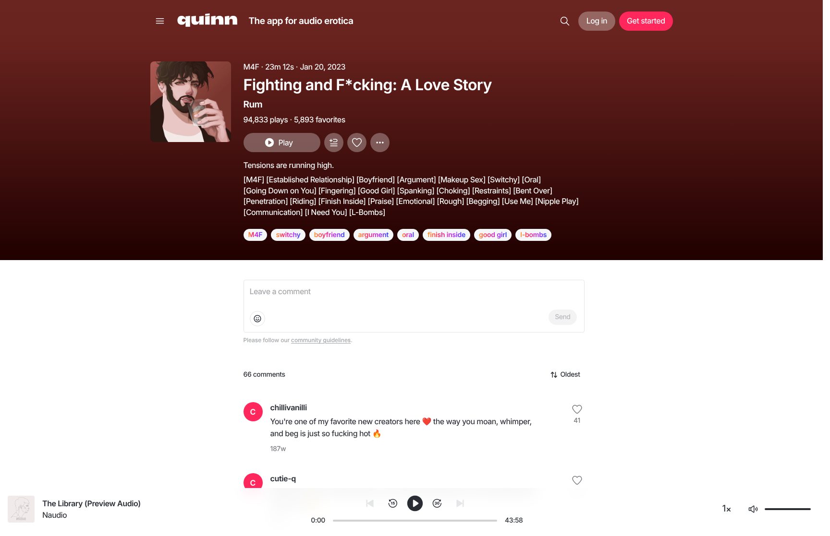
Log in (596, 20)
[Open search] (564, 21)
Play (285, 142)
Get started (646, 20)
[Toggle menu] (160, 21)
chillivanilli (288, 407)
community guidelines (321, 340)
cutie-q (283, 478)
